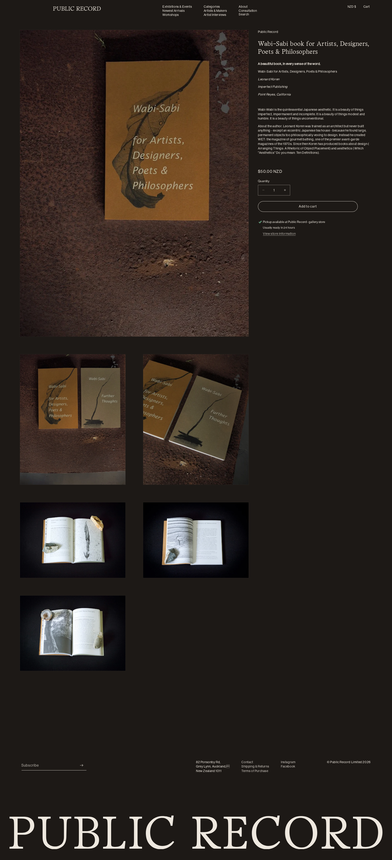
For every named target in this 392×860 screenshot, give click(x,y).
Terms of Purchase (254, 771)
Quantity (263, 181)
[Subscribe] (81, 765)
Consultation (248, 11)
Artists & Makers (215, 11)
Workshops (170, 15)
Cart (366, 7)
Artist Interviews (215, 15)
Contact (247, 762)
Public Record (268, 32)
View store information (279, 234)
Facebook (288, 767)
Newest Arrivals (173, 11)
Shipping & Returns (255, 767)
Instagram (288, 762)
